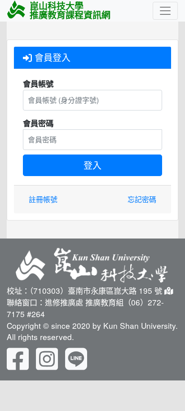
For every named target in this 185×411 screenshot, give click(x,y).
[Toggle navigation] (165, 11)
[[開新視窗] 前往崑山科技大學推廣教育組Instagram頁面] (47, 358)
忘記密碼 (142, 199)
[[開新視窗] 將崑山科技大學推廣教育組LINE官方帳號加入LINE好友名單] (76, 358)
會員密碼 (38, 123)
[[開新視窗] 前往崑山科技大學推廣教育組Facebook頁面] (18, 358)
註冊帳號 (43, 199)
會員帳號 (38, 83)
